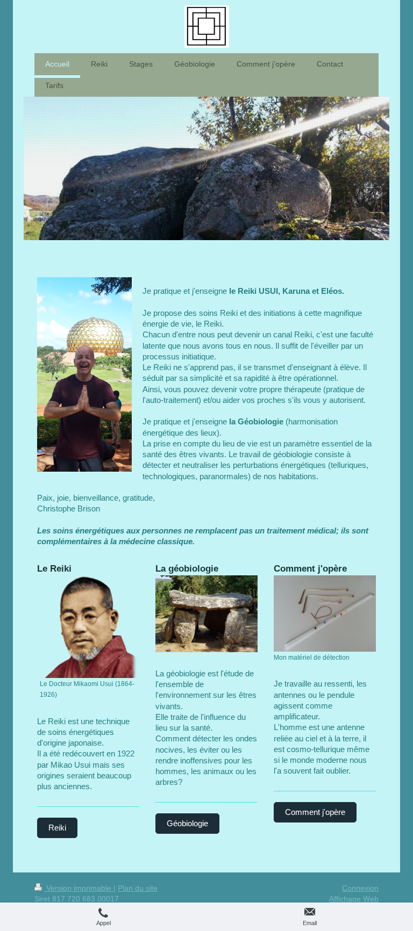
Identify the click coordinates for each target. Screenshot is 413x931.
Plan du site (138, 888)
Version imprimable (78, 888)
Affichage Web (354, 898)
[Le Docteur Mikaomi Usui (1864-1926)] (88, 626)
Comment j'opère (315, 812)
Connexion (360, 888)
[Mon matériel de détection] (325, 613)
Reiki (57, 827)
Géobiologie (187, 823)
